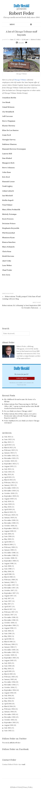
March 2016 (8, 642)
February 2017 (9, 612)
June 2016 (7, 633)
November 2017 (9, 588)
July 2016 (7, 631)
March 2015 (8, 674)
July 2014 (7, 696)
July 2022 (7, 437)
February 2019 (9, 547)
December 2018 (9, 553)
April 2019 (7, 542)
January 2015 (9, 679)
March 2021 (8, 480)
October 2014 (9, 687)
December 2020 (10, 488)
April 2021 (7, 477)
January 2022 (9, 453)
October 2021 (9, 461)
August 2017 (8, 596)
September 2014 (10, 690)
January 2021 (9, 485)
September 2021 (10, 464)
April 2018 (7, 574)
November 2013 (9, 717)
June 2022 (8, 439)
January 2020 (9, 518)
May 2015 (7, 669)
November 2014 (9, 685)
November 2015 (9, 652)
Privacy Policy (28, 787)
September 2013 (10, 722)
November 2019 (9, 523)
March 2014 (8, 706)
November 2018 (9, 555)
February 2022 (9, 450)
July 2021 (7, 469)
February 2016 (9, 644)
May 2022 (7, 442)
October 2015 (9, 655)
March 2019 (8, 545)
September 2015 (10, 658)
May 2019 (7, 539)
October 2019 (9, 526)
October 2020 (9, 493)
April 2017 (7, 607)
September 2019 (10, 528)
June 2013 (7, 731)
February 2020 (9, 515)
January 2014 (9, 712)
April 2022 (8, 445)
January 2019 (9, 550)
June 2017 (7, 601)
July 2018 (7, 566)
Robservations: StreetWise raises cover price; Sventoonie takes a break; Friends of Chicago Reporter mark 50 (20, 416)
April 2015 (7, 671)
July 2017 (7, 598)
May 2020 (7, 507)
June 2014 (7, 698)
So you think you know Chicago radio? (18, 411)
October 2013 (9, 720)
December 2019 (9, 520)
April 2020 (8, 509)
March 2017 (8, 609)
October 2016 (9, 623)
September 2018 (10, 561)
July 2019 (7, 534)
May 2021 (7, 474)
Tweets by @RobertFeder (11, 743)
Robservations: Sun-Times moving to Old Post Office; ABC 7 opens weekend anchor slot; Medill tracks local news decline (21, 406)
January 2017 (9, 615)
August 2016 (8, 628)
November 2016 (9, 620)
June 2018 (7, 569)
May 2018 (7, 571)
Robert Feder (21, 13)
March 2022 (8, 448)
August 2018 (8, 563)
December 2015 (9, 650)
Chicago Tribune (20, 80)
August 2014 (8, 693)
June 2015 (7, 666)
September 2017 (10, 593)
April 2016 (7, 639)
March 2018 (8, 577)
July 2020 (7, 501)
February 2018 (9, 580)
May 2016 (7, 636)
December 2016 (9, 617)
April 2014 (7, 704)
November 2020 (10, 491)
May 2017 (7, 604)
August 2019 (8, 531)
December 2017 (9, 585)
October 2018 (9, 558)
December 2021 (9, 456)
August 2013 (8, 725)
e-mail (23, 764)
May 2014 (7, 701)
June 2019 (7, 536)
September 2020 (10, 496)
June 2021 (7, 472)
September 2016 (10, 625)
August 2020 (9, 499)
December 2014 (9, 682)
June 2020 (8, 504)
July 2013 (7, 728)
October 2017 (9, 590)
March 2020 (8, 512)
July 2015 (7, 663)
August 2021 (8, 466)
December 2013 (9, 714)
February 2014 (9, 709)
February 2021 (9, 482)
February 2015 (9, 677)
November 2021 (9, 458)
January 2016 (9, 647)
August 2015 (8, 660)
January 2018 (9, 582)
